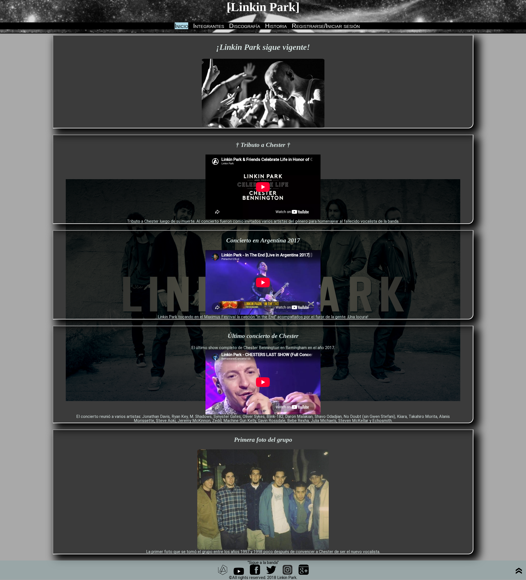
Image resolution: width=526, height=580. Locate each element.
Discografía (244, 25)
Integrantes (208, 25)
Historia (276, 25)
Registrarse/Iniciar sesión (326, 25)
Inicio (181, 25)
